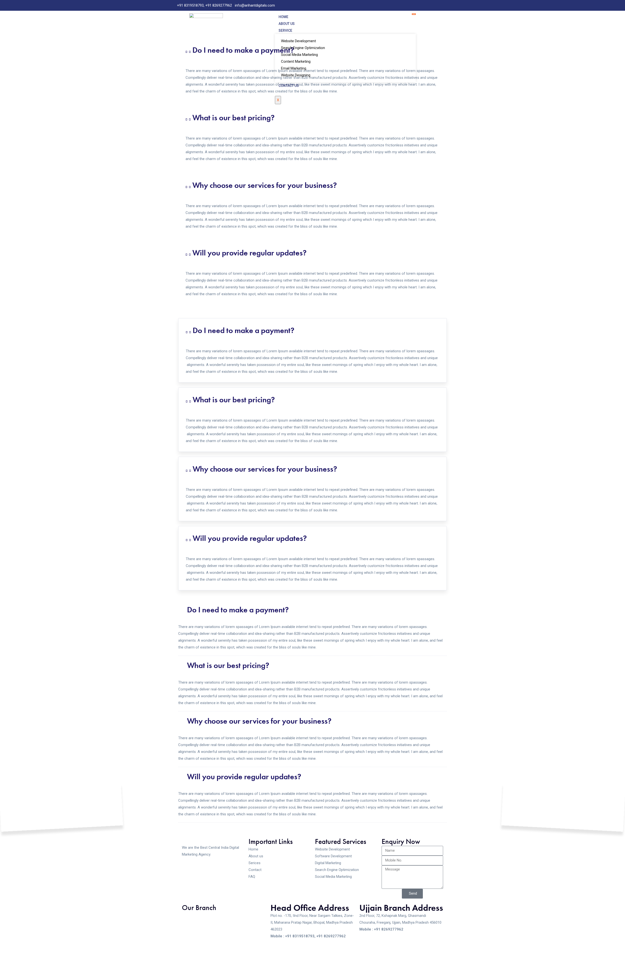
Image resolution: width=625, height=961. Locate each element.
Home (283, 17)
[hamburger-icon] (414, 14)
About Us (287, 24)
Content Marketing (296, 61)
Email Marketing (293, 68)
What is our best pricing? (233, 118)
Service (285, 30)
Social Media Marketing (299, 54)
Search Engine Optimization (303, 48)
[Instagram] (445, 5)
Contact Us (289, 86)
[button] (312, 118)
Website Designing (295, 75)
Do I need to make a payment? (243, 50)
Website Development (298, 41)
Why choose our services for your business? (264, 185)
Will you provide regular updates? (249, 253)
